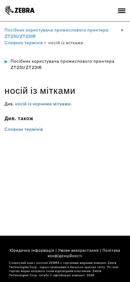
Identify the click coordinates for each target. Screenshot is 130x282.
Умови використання (78, 250)
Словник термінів (24, 43)
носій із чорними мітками (43, 104)
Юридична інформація (32, 250)
